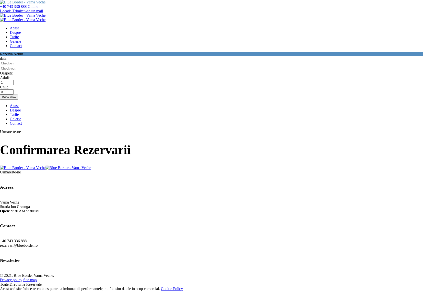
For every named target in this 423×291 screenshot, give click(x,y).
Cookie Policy (172, 289)
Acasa (14, 106)
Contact (16, 123)
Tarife (14, 114)
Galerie (15, 119)
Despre (15, 110)
